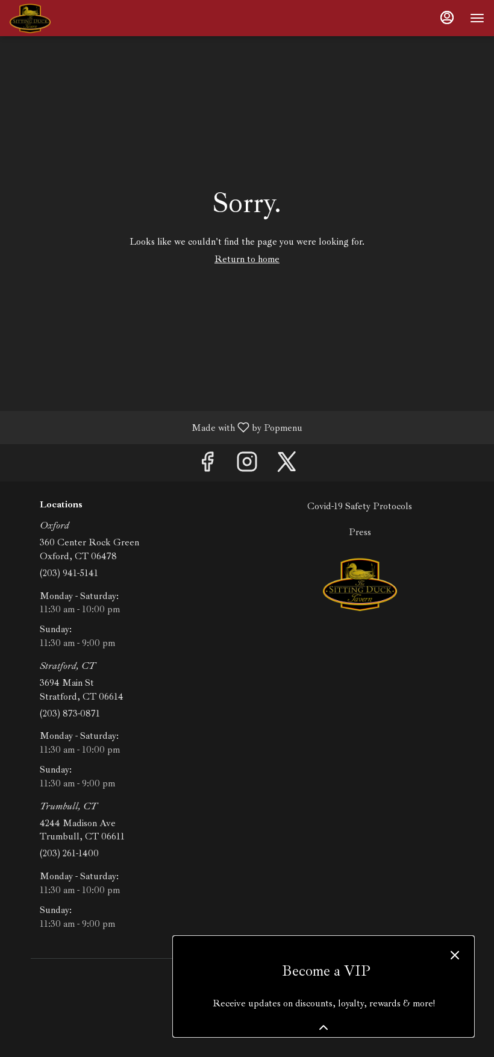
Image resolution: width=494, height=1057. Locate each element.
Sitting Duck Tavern (359, 584)
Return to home (247, 259)
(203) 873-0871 (70, 713)
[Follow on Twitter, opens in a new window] (287, 465)
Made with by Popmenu (155, 427)
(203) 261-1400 (69, 853)
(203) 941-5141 (69, 573)
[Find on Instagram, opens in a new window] (247, 465)
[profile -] (447, 17)
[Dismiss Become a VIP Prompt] (454, 955)
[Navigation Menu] (477, 18)
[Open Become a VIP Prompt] (323, 1027)
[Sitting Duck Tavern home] (64, 18)
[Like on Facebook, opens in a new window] (207, 465)
